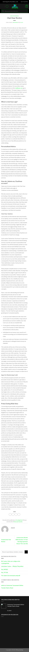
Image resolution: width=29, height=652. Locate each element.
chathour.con (18, 88)
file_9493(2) (4, 569)
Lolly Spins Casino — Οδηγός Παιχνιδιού (12, 566)
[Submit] (26, 551)
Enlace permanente (18, 521)
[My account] (7, 6)
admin (3, 585)
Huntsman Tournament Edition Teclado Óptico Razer (12, 587)
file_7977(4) (4, 572)
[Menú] (2, 6)
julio (21, 22)
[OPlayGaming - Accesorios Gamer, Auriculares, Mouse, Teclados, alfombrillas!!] (15, 6)
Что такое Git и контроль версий (10, 575)
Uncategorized (14, 15)
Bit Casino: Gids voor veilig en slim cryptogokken (10, 562)
